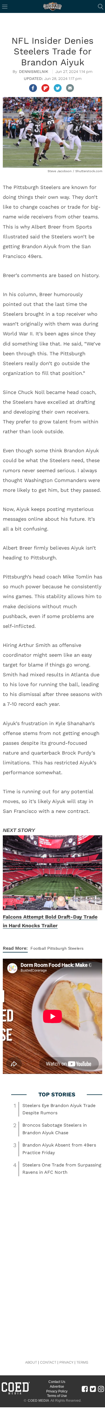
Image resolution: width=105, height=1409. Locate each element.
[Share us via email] (70, 88)
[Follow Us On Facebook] (84, 1389)
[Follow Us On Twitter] (92, 1389)
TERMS (82, 1362)
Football (38, 948)
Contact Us (56, 1382)
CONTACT (48, 1362)
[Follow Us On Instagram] (100, 1389)
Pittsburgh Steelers (65, 948)
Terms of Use (57, 1396)
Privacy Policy (56, 1391)
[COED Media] (15, 1394)
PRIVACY (66, 1362)
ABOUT (31, 1362)
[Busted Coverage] (52, 6)
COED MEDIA (38, 1401)
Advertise (57, 1387)
